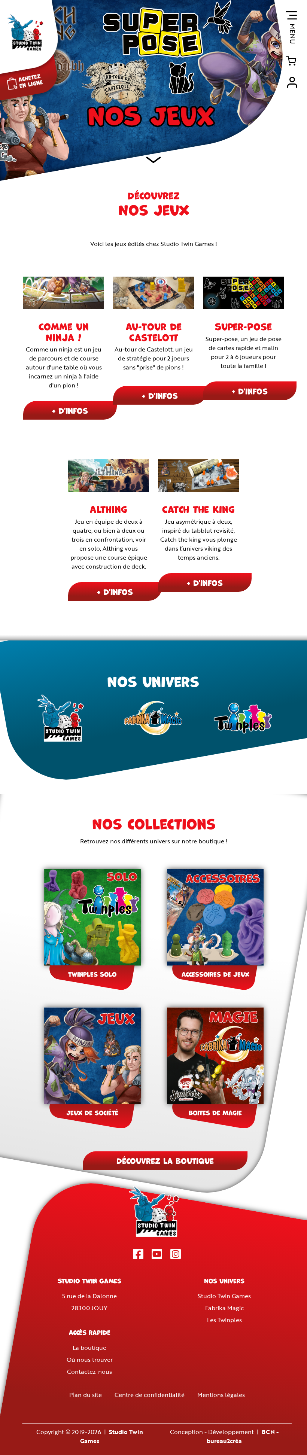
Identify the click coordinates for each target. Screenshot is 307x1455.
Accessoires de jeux (215, 974)
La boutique (89, 1347)
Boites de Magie (215, 1112)
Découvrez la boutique (165, 1160)
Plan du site (85, 1395)
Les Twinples (224, 1320)
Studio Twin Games (224, 1296)
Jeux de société (92, 1112)
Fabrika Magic (224, 1308)
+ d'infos (70, 410)
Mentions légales (221, 1395)
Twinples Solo (92, 974)
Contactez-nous (89, 1371)
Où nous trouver (90, 1359)
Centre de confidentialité (150, 1395)
